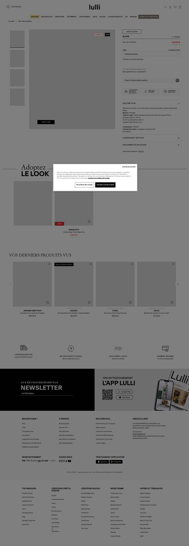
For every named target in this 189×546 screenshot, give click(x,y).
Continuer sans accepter (128, 166)
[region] (95, 177)
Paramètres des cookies (84, 184)
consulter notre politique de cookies (99, 178)
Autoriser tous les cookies (105, 184)
